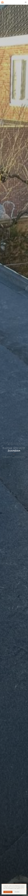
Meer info (22, 888)
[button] (26, 2)
